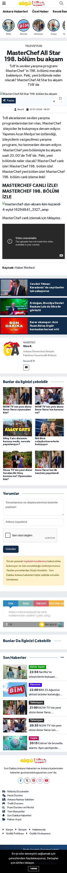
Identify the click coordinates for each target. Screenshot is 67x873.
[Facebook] (21, 781)
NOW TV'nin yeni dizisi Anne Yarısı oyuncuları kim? (17, 410)
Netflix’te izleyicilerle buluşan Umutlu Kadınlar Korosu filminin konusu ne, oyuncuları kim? (44, 674)
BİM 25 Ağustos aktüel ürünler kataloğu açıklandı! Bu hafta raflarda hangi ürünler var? (46, 692)
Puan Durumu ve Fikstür (20, 807)
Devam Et (28, 361)
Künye (9, 829)
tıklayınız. (54, 218)
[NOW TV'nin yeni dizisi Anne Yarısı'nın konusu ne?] (49, 395)
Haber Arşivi (14, 819)
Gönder (11, 549)
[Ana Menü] (4, 3)
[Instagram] (40, 781)
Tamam (33, 869)
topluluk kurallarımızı (36, 561)
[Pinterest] (33, 781)
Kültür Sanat (37, 667)
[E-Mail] (26, 367)
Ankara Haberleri (15, 11)
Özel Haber (40, 11)
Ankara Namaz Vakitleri (20, 799)
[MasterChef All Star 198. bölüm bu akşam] (33, 94)
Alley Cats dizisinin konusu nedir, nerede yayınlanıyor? (16, 441)
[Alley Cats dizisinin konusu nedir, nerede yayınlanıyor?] (17, 427)
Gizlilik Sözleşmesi (40, 833)
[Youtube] (46, 781)
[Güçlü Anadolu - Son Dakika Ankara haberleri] (31, 3)
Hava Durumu (15, 795)
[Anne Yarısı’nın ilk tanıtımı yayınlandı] (49, 459)
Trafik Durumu (15, 803)
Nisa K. (21, 109)
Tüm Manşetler (16, 811)
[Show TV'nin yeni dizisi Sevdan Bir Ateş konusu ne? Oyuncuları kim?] (17, 459)
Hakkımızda (39, 829)
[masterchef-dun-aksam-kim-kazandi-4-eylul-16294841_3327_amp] (33, 207)
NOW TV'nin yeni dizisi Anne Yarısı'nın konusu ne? (49, 410)
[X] (27, 781)
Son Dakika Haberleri (19, 815)
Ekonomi (35, 685)
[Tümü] (62, 657)
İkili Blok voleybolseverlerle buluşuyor (47, 441)
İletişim (23, 829)
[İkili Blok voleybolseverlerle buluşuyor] (49, 427)
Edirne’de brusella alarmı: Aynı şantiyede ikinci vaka (46, 746)
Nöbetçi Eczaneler (18, 791)
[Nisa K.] (11, 349)
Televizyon (33, 46)
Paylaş (10, 100)
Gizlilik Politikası (15, 833)
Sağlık (33, 738)
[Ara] (61, 3)
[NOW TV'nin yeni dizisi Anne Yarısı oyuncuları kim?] (17, 395)
